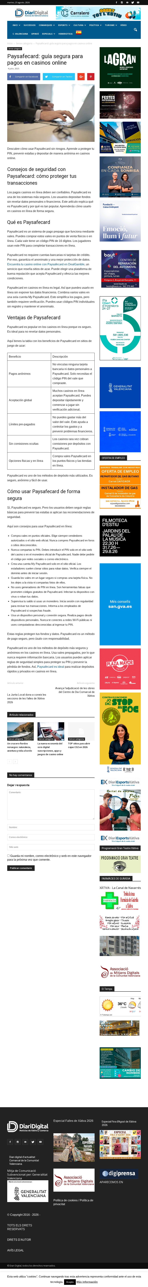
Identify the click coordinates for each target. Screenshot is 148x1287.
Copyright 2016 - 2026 (24, 1214)
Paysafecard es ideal (50, 666)
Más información (87, 1281)
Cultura (78, 25)
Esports (63, 25)
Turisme (109, 25)
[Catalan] (80, 34)
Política (94, 25)
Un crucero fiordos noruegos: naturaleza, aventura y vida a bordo (19, 747)
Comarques (45, 25)
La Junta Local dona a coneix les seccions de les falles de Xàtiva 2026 (26, 698)
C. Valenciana (20, 33)
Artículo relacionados (21, 714)
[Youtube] (138, 2)
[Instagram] (122, 2)
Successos (30, 25)
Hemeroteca (65, 33)
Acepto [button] (70, 1282)
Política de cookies (65, 1200)
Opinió (35, 33)
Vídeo (123, 25)
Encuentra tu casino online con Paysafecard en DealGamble (45, 264)
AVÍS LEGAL (15, 1250)
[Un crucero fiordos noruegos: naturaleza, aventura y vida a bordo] (20, 731)
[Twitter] (132, 2)
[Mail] (127, 2)
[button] (135, 30)
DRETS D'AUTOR (19, 1239)
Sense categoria (14, 48)
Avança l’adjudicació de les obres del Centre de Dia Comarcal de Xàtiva (75, 692)
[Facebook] (116, 2)
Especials (47, 33)
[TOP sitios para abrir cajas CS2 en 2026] (81, 731)
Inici (15, 25)
